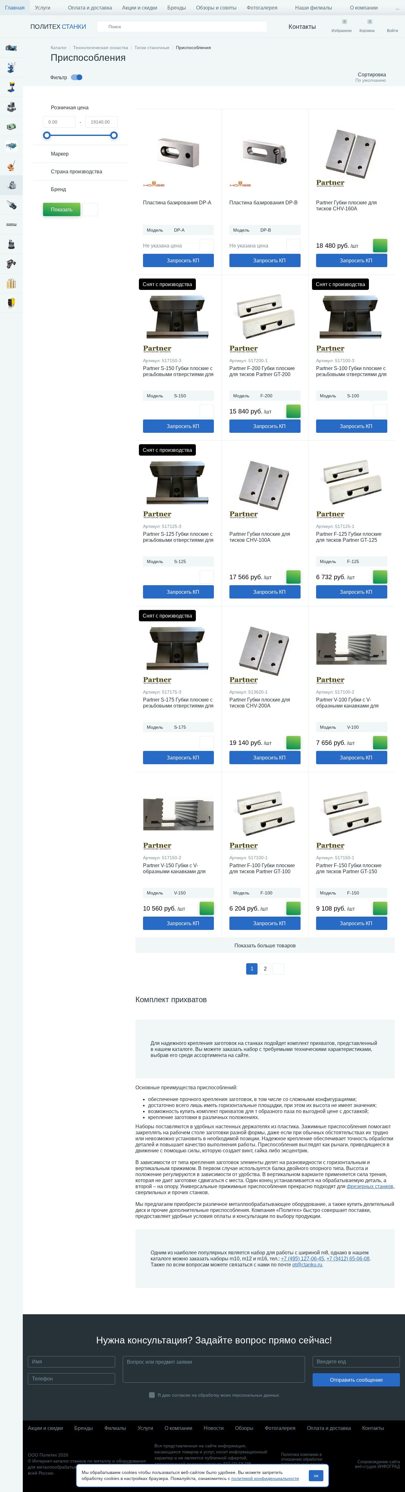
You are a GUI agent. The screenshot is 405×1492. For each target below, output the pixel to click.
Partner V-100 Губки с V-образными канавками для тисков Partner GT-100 (347, 705)
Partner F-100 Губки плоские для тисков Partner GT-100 (262, 868)
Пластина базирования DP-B (263, 202)
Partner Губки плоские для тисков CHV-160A (346, 205)
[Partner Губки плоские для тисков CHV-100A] (264, 483)
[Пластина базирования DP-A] (178, 152)
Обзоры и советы (216, 7)
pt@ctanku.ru (307, 1264)
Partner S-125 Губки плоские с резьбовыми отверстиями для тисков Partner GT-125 (178, 540)
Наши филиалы (313, 7)
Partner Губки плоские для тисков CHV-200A (259, 702)
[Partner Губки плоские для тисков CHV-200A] (264, 649)
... (397, 7)
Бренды (176, 7)
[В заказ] (380, 245)
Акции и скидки (139, 7)
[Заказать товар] (207, 411)
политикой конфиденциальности (265, 1478)
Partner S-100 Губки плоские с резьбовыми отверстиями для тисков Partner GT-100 (351, 374)
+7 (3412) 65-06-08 (348, 1258)
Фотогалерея (262, 7)
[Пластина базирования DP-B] (264, 152)
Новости (214, 1428)
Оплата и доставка (90, 7)
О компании (364, 7)
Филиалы (115, 1428)
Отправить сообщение (356, 1380)
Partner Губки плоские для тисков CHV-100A (259, 537)
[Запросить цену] (207, 245)
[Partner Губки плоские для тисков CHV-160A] (351, 152)
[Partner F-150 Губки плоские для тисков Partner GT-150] (351, 815)
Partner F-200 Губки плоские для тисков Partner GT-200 (262, 371)
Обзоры (244, 1428)
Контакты (373, 1428)
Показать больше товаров (265, 945)
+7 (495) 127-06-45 (302, 1258)
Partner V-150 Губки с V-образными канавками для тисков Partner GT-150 (174, 871)
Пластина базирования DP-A (177, 202)
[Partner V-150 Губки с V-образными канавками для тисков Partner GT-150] (178, 815)
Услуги (42, 7)
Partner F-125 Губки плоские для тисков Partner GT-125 (349, 537)
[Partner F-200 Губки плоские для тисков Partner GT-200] (264, 318)
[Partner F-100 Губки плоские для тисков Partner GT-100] (264, 815)
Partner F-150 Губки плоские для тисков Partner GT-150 (349, 868)
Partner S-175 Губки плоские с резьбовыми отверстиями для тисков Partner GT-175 (178, 705)
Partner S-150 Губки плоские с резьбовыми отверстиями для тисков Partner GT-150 (178, 374)
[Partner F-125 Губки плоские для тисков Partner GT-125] (351, 483)
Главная (15, 7)
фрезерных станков (370, 1186)
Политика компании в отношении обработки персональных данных (302, 1459)
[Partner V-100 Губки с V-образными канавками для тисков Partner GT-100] (351, 649)
